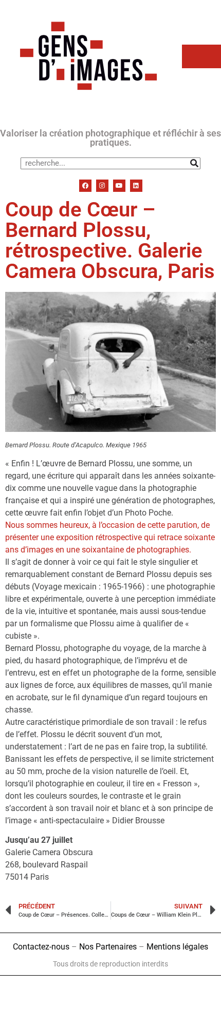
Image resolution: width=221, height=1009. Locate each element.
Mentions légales (177, 947)
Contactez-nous (41, 947)
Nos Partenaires (108, 947)
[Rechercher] (194, 163)
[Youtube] (119, 186)
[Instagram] (102, 186)
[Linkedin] (136, 186)
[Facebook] (85, 186)
